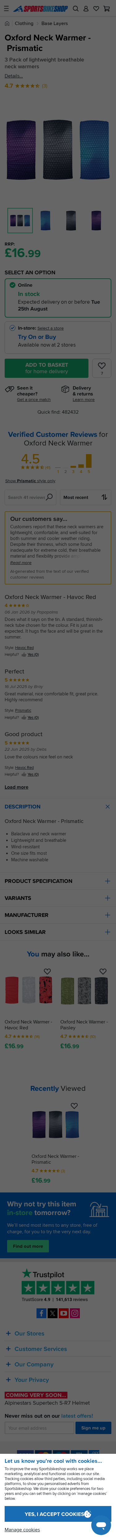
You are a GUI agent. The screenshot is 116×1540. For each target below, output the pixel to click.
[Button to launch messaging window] (101, 1525)
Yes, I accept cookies (54, 1514)
